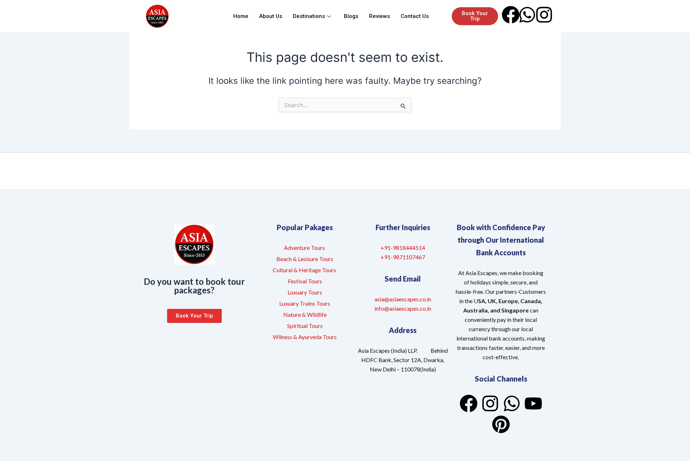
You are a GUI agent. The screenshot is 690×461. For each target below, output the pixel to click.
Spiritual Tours (305, 325)
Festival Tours (305, 281)
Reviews (379, 16)
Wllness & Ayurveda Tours (305, 336)
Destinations (309, 16)
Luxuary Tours (305, 292)
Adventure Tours (304, 247)
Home (240, 16)
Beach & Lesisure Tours (304, 258)
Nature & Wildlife (305, 314)
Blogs (351, 16)
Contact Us (415, 16)
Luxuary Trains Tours (304, 303)
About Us (270, 16)
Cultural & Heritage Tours (305, 269)
